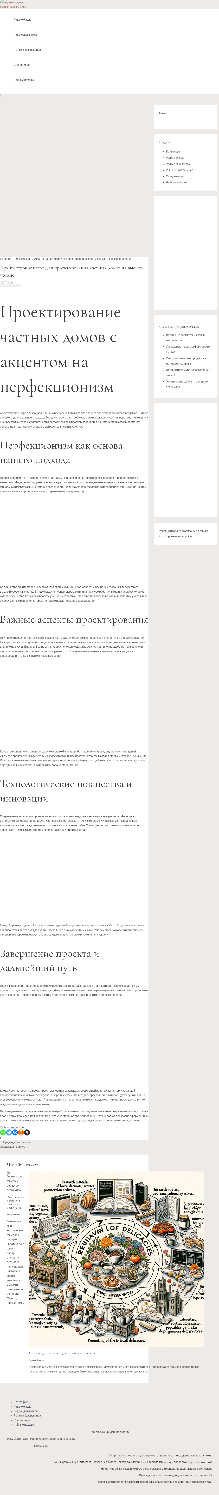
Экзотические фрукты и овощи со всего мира (15, 1202)
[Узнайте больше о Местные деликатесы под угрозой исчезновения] (116, 1345)
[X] (27, 1132)
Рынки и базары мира (27, 49)
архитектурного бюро (55, 751)
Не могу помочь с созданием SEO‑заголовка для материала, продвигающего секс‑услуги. (156, 1468)
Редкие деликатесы (26, 34)
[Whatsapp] (3, 1132)
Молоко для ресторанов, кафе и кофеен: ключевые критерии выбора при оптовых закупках (155, 1481)
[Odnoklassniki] (21, 1132)
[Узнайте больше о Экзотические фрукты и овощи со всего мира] (15, 1190)
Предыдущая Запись (15, 1142)
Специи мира (22, 64)
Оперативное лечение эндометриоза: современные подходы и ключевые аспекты (160, 1455)
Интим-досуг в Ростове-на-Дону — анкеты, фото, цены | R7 (175, 1475)
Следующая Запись (14, 1146)
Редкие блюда (22, 19)
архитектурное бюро (86, 591)
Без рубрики (173, 151)
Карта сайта (41, 1445)
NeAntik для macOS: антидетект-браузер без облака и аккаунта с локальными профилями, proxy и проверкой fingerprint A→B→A (131, 1461)
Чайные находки (24, 79)
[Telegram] (9, 1132)
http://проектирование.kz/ (175, 536)
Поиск (163, 113)
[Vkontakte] (15, 1132)
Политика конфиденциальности (109, 1431)
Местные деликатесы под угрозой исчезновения (62, 1353)
